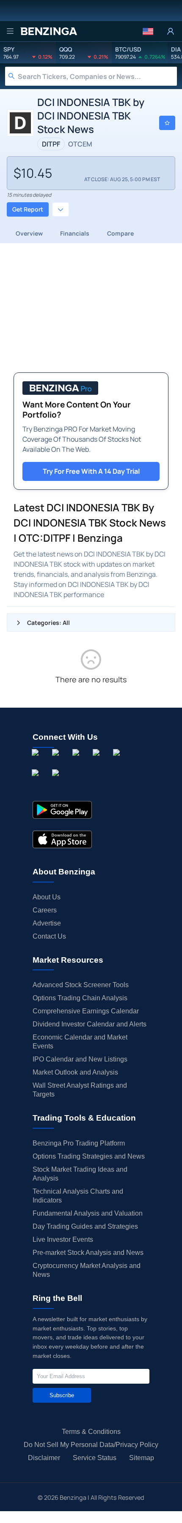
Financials (74, 233)
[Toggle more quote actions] (60, 209)
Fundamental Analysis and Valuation (88, 1213)
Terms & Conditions (91, 1431)
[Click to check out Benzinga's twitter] (97, 762)
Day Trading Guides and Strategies (85, 1226)
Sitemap (141, 1457)
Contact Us (49, 936)
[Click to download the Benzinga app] (62, 809)
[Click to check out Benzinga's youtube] (118, 762)
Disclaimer (44, 1457)
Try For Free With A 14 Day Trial (91, 471)
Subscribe (62, 1395)
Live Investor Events (63, 1239)
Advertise (47, 923)
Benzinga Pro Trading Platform (79, 1143)
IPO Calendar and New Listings (80, 1059)
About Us (47, 897)
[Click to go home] (48, 31)
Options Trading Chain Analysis (80, 998)
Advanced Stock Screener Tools (81, 984)
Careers (45, 910)
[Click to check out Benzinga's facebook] (36, 762)
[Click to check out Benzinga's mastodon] (57, 782)
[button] (148, 31)
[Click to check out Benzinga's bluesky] (36, 782)
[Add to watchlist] (167, 123)
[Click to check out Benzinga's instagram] (57, 762)
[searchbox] (97, 76)
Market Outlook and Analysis (75, 1072)
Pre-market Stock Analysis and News (88, 1252)
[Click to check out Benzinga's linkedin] (77, 762)
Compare (120, 233)
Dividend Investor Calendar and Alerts (89, 1024)
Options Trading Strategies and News (89, 1156)
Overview (29, 233)
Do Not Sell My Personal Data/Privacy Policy (91, 1444)
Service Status (94, 1457)
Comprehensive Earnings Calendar (86, 1011)
